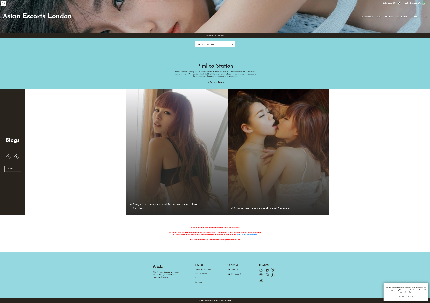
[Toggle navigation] (358, 17)
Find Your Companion (206, 44)
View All (12, 169)
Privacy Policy (201, 274)
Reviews (389, 17)
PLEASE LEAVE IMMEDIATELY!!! (246, 234)
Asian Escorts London (37, 16)
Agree (401, 296)
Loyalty (416, 17)
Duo (379, 17)
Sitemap (198, 282)
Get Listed (402, 17)
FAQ (425, 17)
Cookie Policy (200, 278)
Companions (367, 17)
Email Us (234, 269)
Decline (410, 296)
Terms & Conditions (203, 269)
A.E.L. (158, 267)
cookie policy (407, 292)
